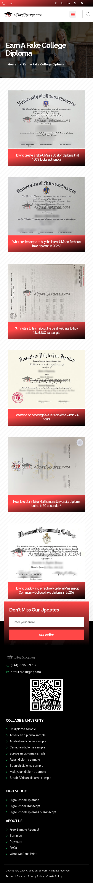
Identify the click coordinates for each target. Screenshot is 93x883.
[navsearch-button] (86, 14)
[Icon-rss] (75, 3)
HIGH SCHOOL (18, 791)
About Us (14, 821)
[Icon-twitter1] (62, 3)
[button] (72, 14)
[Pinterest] (82, 3)
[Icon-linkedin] (69, 3)
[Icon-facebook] (56, 3)
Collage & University (24, 720)
